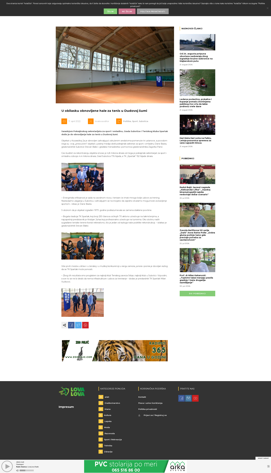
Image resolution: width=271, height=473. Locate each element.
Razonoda (107, 433)
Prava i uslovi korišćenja (150, 403)
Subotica (143, 121)
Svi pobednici (197, 293)
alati (104, 397)
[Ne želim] (267, 8)
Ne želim (127, 11)
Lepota (106, 421)
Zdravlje (106, 451)
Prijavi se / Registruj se (155, 415)
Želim (110, 11)
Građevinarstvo (110, 403)
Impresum (66, 407)
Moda (105, 427)
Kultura (105, 415)
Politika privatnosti (147, 409)
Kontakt (142, 397)
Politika (127, 121)
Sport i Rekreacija (111, 439)
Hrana (105, 409)
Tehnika (106, 445)
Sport (135, 121)
